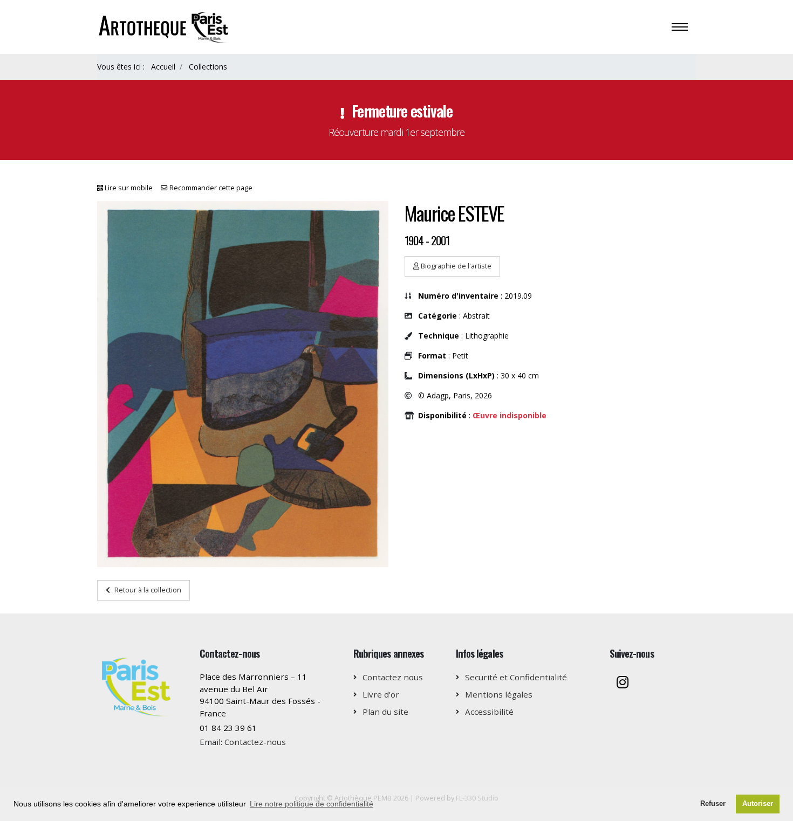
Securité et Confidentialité (516, 677)
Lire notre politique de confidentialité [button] (311, 803)
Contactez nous (393, 677)
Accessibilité (489, 711)
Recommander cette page (210, 187)
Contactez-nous (255, 741)
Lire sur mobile (129, 187)
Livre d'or (381, 694)
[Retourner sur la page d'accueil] (165, 26)
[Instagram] (622, 683)
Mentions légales (498, 694)
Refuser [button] (713, 804)
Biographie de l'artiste (455, 266)
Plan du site (385, 711)
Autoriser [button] (757, 804)
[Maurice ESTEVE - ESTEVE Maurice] (242, 384)
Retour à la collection (147, 590)
